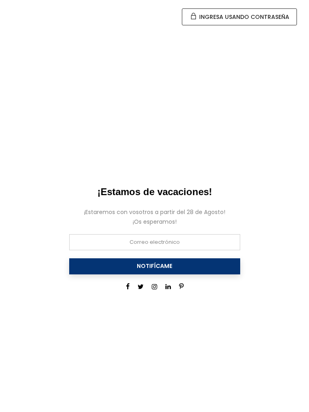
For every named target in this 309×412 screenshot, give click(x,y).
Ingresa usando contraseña (243, 17)
